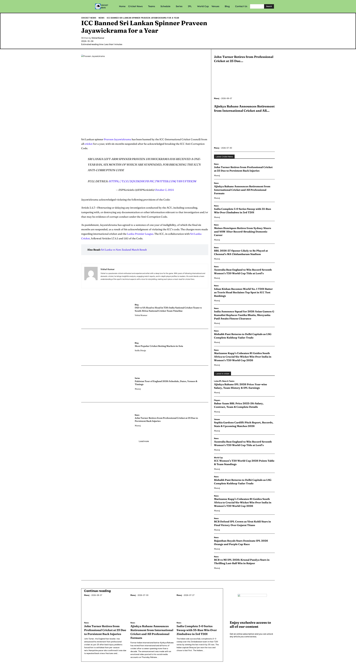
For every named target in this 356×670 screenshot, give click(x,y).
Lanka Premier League (140, 233)
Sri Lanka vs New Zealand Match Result (124, 249)
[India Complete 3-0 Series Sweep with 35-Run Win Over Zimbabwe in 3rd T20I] (198, 608)
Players (217, 400)
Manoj (138, 389)
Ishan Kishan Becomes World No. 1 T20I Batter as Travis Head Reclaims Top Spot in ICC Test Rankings (243, 292)
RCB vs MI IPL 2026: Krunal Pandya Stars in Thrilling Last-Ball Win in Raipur (242, 561)
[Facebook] (261, 42)
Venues (217, 419)
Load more (144, 441)
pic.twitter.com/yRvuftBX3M (172, 181)
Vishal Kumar (98, 38)
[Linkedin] (106, 283)
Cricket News (88, 18)
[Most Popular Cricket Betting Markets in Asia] (106, 347)
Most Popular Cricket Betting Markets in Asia (159, 346)
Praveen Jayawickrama (117, 139)
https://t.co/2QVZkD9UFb (129, 181)
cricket (89, 143)
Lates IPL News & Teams (224, 381)
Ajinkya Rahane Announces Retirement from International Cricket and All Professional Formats (242, 190)
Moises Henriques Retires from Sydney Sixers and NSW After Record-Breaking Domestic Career (242, 231)
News (101, 18)
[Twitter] (272, 42)
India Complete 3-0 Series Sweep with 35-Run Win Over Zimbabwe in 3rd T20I (242, 210)
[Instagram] (266, 42)
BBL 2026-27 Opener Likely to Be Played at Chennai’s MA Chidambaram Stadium (241, 252)
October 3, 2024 (164, 189)
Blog (137, 305)
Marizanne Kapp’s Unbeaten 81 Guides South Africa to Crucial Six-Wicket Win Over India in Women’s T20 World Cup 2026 (242, 357)
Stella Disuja (140, 350)
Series (137, 378)
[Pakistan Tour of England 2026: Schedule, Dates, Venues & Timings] (106, 383)
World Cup (218, 458)
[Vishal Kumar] (91, 276)
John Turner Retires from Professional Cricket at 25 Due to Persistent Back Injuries (243, 169)
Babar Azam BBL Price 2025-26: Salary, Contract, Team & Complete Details (239, 405)
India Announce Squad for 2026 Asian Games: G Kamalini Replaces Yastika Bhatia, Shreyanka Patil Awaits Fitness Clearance (244, 315)
